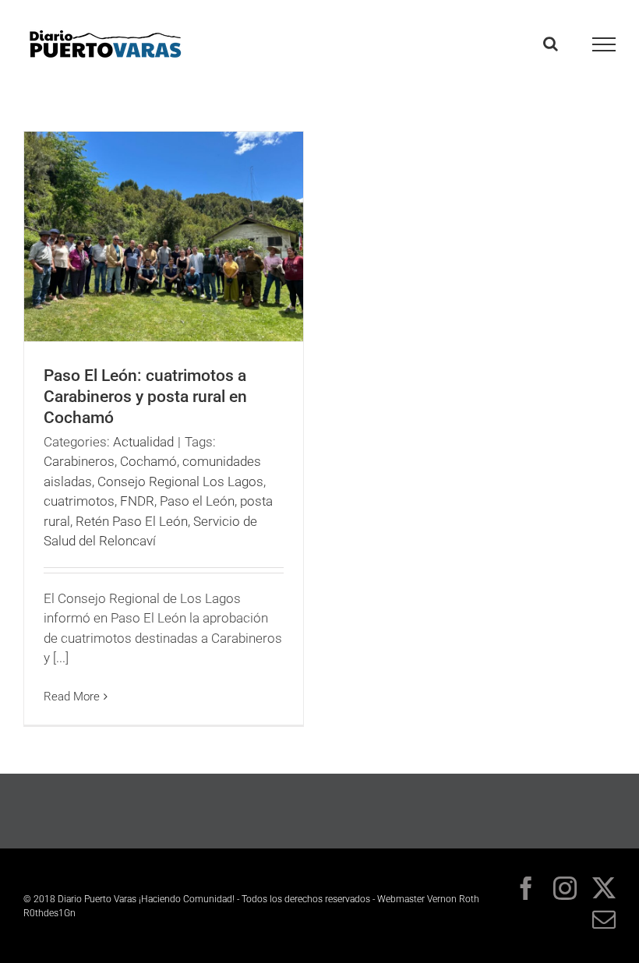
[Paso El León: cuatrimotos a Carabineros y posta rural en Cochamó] (163, 236)
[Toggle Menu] (604, 44)
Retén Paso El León (132, 521)
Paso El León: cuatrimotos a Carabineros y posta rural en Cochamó (145, 396)
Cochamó (148, 461)
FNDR (137, 501)
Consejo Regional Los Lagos (180, 481)
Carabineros (79, 461)
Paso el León (197, 501)
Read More (72, 697)
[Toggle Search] (550, 43)
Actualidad (143, 442)
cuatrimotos (79, 501)
